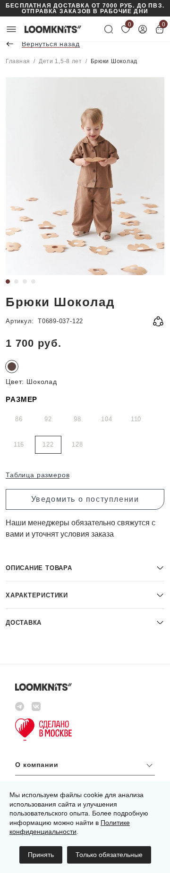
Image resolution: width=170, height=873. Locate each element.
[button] (85, 567)
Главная (18, 61)
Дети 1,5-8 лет (60, 61)
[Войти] (142, 29)
